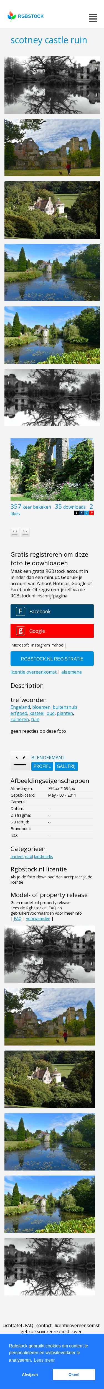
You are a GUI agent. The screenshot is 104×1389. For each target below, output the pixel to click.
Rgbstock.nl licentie (39, 869)
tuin (35, 719)
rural (29, 856)
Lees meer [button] (44, 1360)
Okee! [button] (74, 1374)
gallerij (66, 766)
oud (51, 713)
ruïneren (20, 719)
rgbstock (31, 16)
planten (65, 713)
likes (15, 514)
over (77, 1331)
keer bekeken (36, 507)
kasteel (36, 713)
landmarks (43, 856)
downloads (74, 507)
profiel (42, 766)
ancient (17, 856)
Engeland (20, 707)
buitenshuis (65, 707)
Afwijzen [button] (30, 1374)
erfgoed (19, 713)
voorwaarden (38, 918)
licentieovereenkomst (77, 1325)
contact (44, 1325)
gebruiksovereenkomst (45, 1331)
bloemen (41, 707)
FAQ (18, 918)
